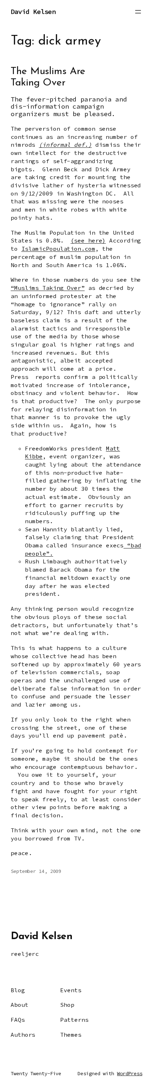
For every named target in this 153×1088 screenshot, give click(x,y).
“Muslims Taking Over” (48, 287)
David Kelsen (33, 11)
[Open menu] (138, 11)
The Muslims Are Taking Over (48, 77)
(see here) (88, 240)
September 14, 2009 (36, 871)
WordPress (129, 1073)
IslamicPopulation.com (58, 248)
